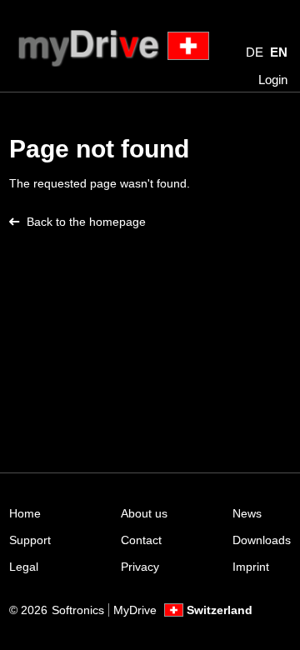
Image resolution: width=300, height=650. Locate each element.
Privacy (140, 566)
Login (273, 79)
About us (144, 513)
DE (254, 52)
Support (30, 540)
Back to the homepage (86, 221)
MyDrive (135, 610)
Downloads (261, 540)
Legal (23, 566)
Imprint (250, 566)
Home (25, 513)
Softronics (78, 610)
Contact (141, 540)
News (247, 513)
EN (279, 52)
